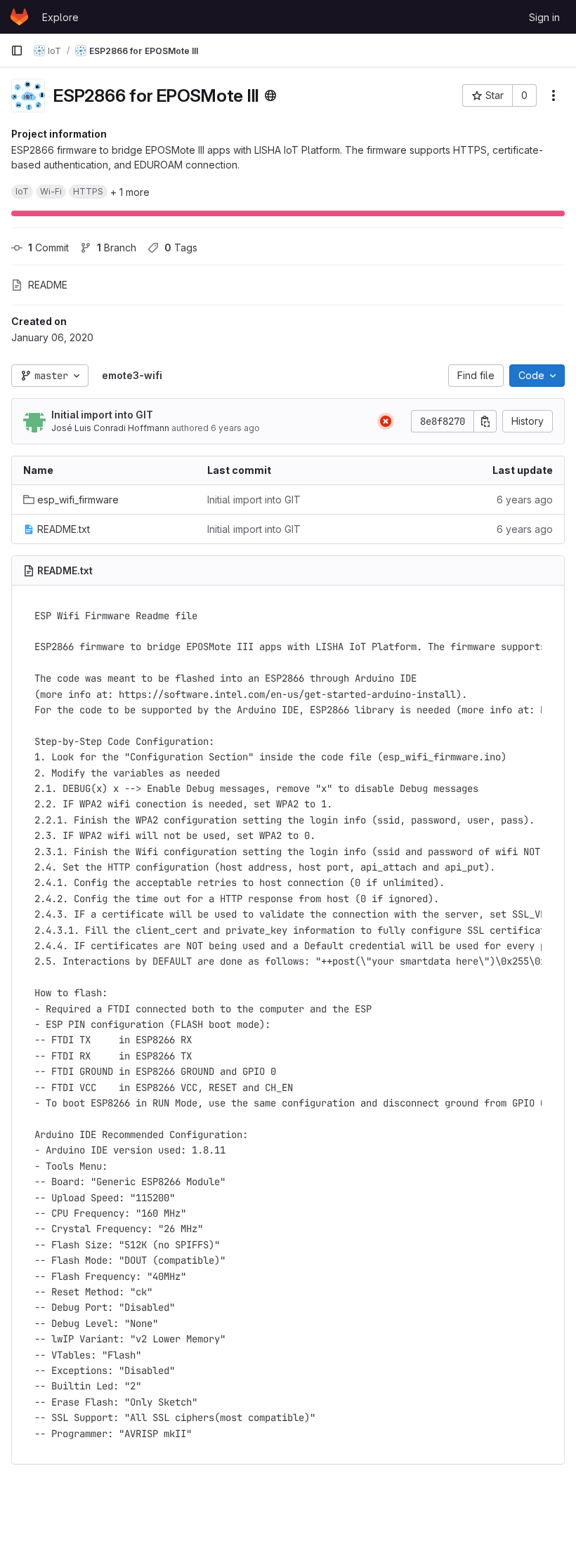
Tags (180, 247)
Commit (48, 247)
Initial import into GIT (102, 415)
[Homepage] (19, 17)
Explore (60, 17)
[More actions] (553, 95)
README (47, 285)
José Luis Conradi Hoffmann (110, 428)
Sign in (544, 17)
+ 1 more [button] (130, 192)
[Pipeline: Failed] (385, 421)
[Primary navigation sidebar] (17, 50)
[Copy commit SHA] (485, 421)
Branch (116, 247)
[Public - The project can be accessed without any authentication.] (270, 95)
